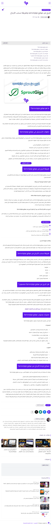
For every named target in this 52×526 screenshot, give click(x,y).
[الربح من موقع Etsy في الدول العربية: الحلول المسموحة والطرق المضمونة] (44, 492)
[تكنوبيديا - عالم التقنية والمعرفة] (26, 3)
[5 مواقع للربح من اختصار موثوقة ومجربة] (8, 443)
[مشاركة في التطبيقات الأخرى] (32, 412)
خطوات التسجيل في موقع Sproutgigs (40, 49)
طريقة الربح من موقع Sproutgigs (41, 51)
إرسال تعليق (45, 465)
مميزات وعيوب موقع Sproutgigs (41, 58)
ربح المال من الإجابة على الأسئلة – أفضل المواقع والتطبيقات (44, 451)
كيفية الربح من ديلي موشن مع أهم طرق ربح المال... (37, 231)
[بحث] (2, 3)
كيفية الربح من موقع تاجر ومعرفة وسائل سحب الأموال (26, 450)
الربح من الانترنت (46, 9)
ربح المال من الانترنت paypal (32, 309)
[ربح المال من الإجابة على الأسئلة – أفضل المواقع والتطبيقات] (43, 443)
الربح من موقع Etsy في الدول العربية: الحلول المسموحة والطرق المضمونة (22, 491)
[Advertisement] (26, 29)
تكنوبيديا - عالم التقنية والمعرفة (30, 523)
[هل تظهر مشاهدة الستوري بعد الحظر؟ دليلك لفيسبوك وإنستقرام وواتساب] (44, 507)
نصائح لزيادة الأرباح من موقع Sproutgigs (39, 60)
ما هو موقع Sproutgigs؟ (43, 47)
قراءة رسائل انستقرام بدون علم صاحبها (30, 513)
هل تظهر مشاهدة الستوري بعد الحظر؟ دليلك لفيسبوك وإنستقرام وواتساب (21, 505)
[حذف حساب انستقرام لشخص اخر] (44, 499)
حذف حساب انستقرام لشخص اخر (31, 498)
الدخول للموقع (26, 163)
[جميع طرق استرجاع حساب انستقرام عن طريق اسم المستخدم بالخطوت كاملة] (44, 484)
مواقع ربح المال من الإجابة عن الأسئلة (40, 235)
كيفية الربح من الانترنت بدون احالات (41, 226)
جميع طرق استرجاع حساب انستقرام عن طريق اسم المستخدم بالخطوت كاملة (21, 483)
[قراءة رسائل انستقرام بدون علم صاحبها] (44, 514)
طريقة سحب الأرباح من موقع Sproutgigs (39, 53)
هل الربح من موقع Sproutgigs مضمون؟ (39, 55)
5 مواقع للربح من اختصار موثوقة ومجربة (10, 450)
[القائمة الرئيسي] (50, 3)
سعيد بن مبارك (44, 17)
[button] (44, 412)
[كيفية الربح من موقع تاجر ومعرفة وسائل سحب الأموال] (26, 443)
